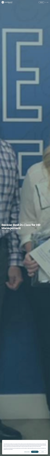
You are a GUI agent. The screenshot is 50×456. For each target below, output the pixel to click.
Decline (43, 451)
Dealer (41, 2)
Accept (35, 451)
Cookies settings (27, 451)
